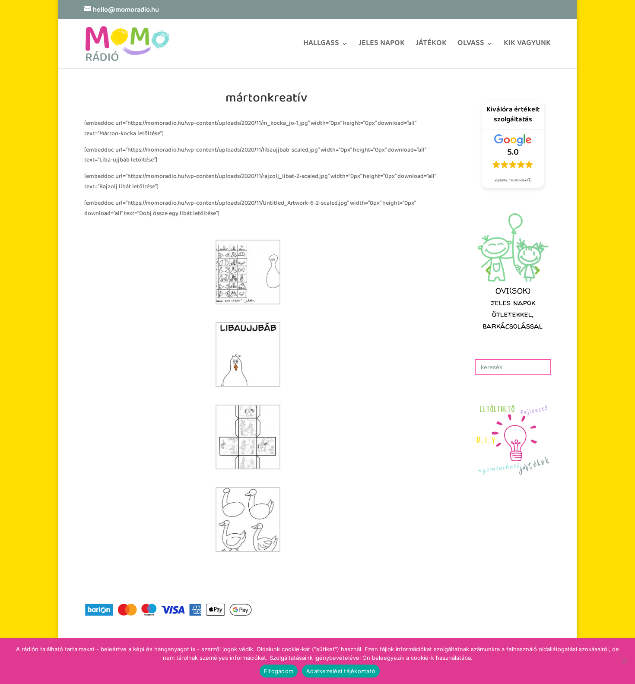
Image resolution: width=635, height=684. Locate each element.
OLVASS (470, 46)
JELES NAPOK (382, 46)
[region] (513, 270)
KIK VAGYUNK (527, 46)
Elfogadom (278, 671)
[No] (624, 661)
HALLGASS (321, 46)
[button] (513, 270)
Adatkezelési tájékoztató (340, 671)
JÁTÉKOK (431, 46)
